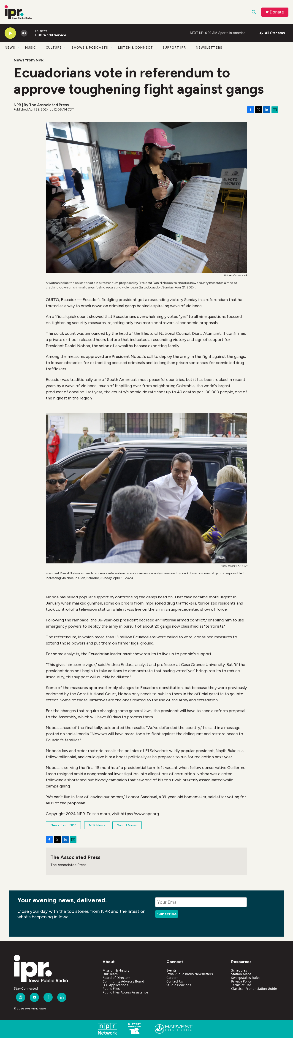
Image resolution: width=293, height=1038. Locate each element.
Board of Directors (116, 977)
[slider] (31, 33)
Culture (54, 48)
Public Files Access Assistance (125, 992)
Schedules (239, 970)
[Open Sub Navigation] (18, 47)
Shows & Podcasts (90, 48)
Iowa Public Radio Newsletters (189, 974)
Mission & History (116, 970)
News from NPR (28, 60)
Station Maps (241, 974)
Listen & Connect (135, 48)
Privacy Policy (241, 981)
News (10, 48)
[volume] (24, 33)
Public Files (111, 988)
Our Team (110, 974)
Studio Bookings (178, 985)
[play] (10, 33)
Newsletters (209, 48)
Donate (277, 12)
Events (171, 970)
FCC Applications (115, 985)
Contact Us (174, 981)
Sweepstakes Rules (245, 977)
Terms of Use (241, 985)
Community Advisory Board (123, 981)
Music (30, 48)
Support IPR (174, 48)
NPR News (97, 825)
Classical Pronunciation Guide (254, 988)
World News (127, 825)
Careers (172, 977)
